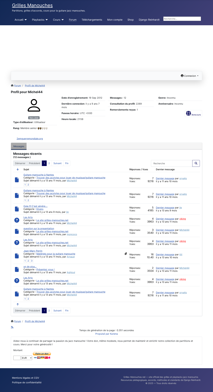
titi (180, 254)
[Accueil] (25, 20)
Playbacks (38, 19)
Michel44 (72, 180)
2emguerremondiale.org (30, 138)
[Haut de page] (208, 387)
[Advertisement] (106, 47)
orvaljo (183, 178)
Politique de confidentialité (26, 382)
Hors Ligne (34, 118)
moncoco (72, 234)
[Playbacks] (46, 20)
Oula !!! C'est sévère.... (35, 206)
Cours (56, 19)
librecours (196, 114)
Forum (73, 19)
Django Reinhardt (149, 19)
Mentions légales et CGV (25, 377)
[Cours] (62, 20)
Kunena (114, 333)
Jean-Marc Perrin (32, 250)
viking (182, 218)
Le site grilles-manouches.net (52, 220)
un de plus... (30, 266)
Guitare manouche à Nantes (38, 174)
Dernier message (165, 178)
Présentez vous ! (45, 269)
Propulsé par (102, 333)
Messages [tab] (18, 146)
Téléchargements (92, 19)
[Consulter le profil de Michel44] (33, 105)
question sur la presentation (38, 228)
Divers (39, 209)
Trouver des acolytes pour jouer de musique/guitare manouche (70, 177)
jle (67, 211)
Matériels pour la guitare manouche (55, 253)
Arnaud (71, 256)
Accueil (19, 19)
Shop (131, 19)
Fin (66, 163)
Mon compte (114, 19)
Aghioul (71, 272)
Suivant (57, 163)
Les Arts (28, 217)
